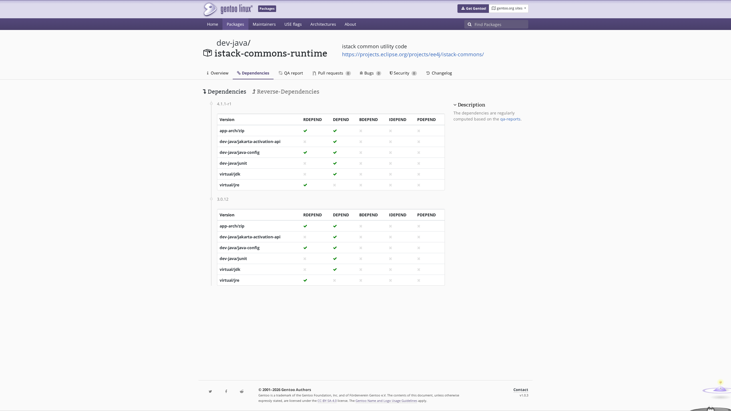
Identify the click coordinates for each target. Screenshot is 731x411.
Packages (235, 24)
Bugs (371, 73)
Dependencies (255, 73)
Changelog (441, 73)
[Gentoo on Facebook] (226, 391)
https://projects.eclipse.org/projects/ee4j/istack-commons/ (413, 54)
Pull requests (333, 73)
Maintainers (264, 24)
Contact (520, 389)
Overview (219, 73)
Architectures (323, 24)
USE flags (293, 24)
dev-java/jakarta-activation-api (250, 141)
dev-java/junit (233, 163)
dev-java (232, 42)
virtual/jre (229, 185)
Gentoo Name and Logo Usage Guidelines (386, 400)
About (350, 24)
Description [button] (471, 105)
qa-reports (510, 119)
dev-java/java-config (240, 152)
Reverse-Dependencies (287, 91)
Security (404, 73)
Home (212, 24)
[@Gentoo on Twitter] (210, 391)
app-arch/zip (232, 130)
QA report (293, 73)
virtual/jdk (230, 174)
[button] (473, 8)
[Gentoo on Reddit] (241, 391)
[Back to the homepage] (227, 9)
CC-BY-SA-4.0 (327, 400)
